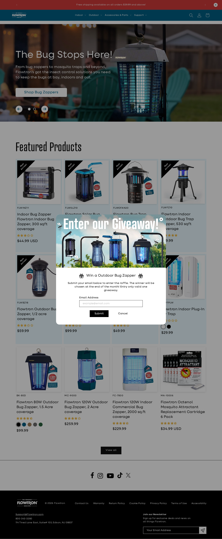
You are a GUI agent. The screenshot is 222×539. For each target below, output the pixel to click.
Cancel (123, 313)
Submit (99, 313)
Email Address (88, 297)
